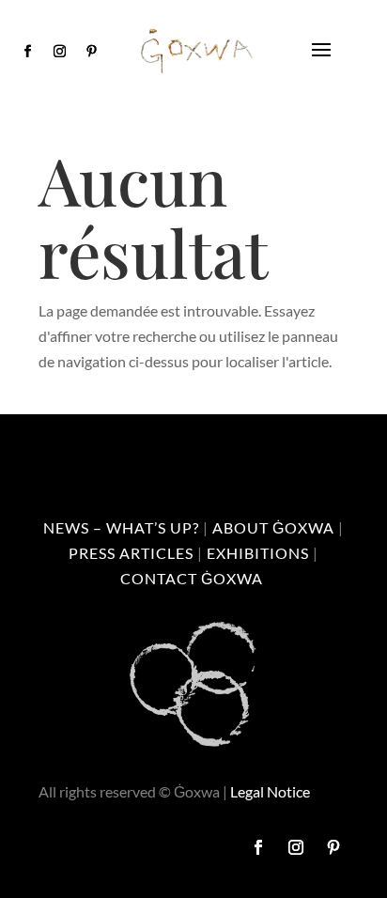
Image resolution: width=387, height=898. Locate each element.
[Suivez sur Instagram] (60, 51)
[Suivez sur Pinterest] (92, 51)
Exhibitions (258, 553)
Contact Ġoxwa (191, 578)
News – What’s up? (121, 527)
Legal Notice (270, 791)
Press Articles (131, 553)
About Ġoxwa (273, 527)
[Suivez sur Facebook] (28, 51)
